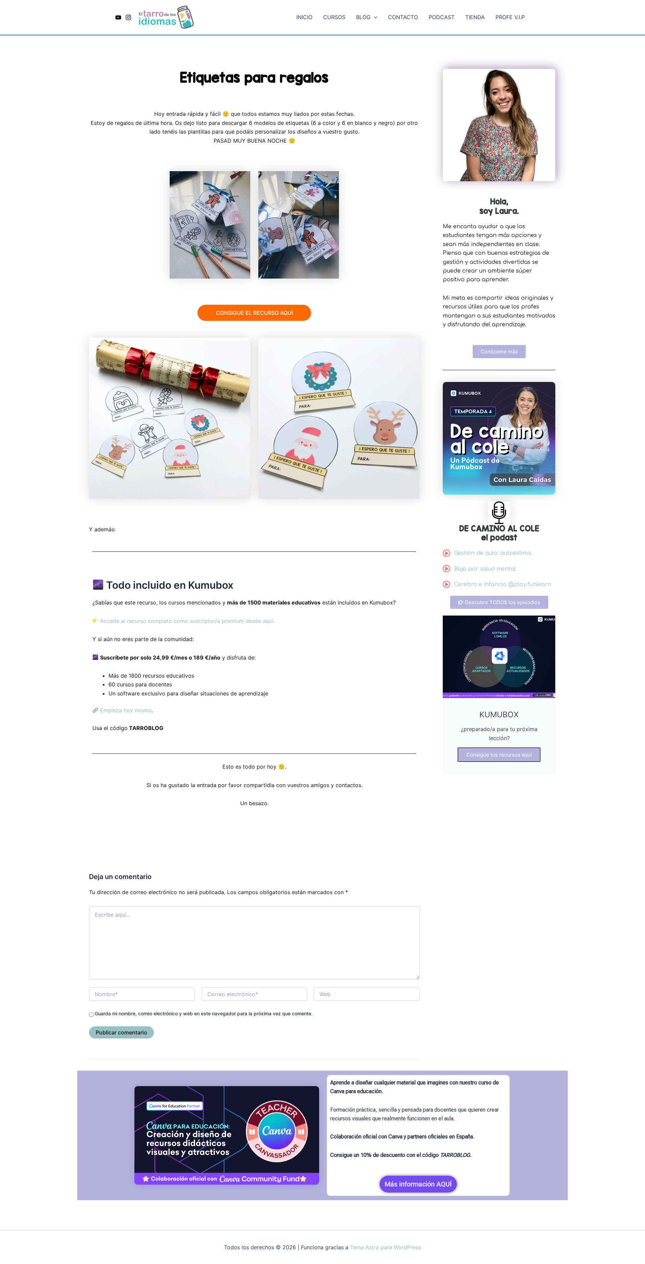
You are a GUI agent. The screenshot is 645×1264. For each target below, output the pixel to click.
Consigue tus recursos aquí (499, 754)
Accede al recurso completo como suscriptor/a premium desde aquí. (186, 621)
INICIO (304, 17)
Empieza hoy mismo (125, 710)
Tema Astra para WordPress (385, 1247)
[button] (374, 17)
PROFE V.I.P (510, 17)
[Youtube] (118, 17)
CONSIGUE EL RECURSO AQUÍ (254, 312)
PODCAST (442, 17)
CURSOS (334, 17)
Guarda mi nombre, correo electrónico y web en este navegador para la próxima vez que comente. (203, 1013)
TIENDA (475, 17)
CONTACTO (403, 17)
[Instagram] (128, 17)
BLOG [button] (363, 17)
